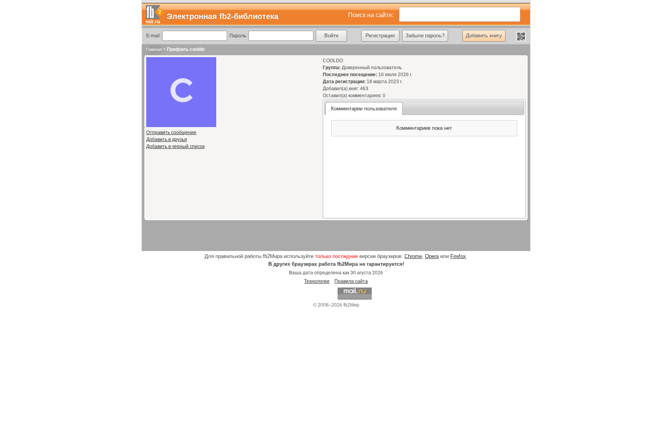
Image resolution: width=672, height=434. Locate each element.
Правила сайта (351, 281)
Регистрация (380, 35)
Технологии (316, 281)
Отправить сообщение (171, 132)
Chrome (413, 256)
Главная (154, 49)
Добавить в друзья (166, 139)
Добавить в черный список (175, 146)
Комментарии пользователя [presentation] (364, 109)
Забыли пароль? (425, 35)
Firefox (458, 256)
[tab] (364, 108)
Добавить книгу (484, 35)
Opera (432, 256)
